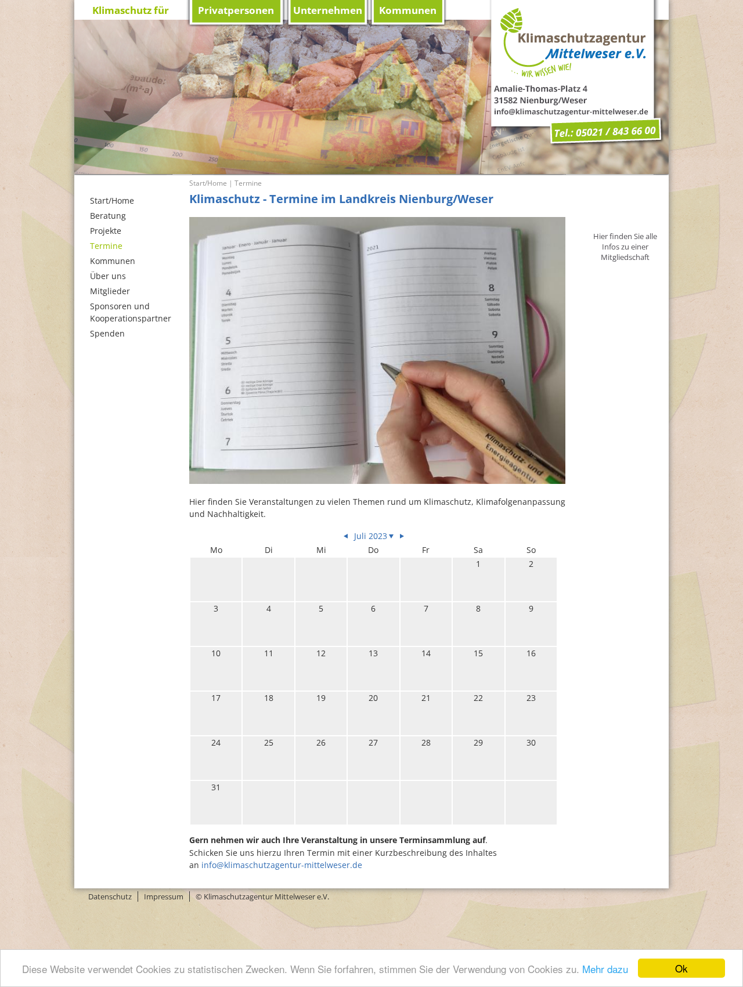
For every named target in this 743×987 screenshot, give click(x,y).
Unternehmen (327, 10)
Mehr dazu (605, 968)
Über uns (108, 275)
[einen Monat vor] (404, 536)
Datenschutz (110, 896)
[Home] (577, 73)
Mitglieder (110, 291)
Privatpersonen (236, 10)
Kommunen (408, 10)
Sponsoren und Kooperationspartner (130, 312)
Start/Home (112, 200)
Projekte (105, 230)
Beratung (108, 215)
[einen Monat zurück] (344, 536)
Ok (681, 968)
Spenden (107, 333)
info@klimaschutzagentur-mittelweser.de (281, 864)
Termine (106, 245)
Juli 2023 (370, 535)
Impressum (163, 896)
